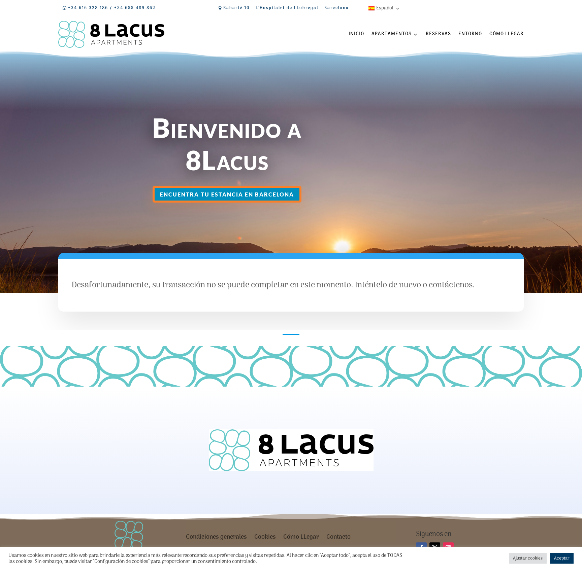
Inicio (356, 34)
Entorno (470, 34)
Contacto (338, 538)
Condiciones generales (216, 538)
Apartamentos (391, 34)
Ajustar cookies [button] (528, 558)
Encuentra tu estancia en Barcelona (227, 194)
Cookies (265, 538)
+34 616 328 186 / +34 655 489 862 (112, 8)
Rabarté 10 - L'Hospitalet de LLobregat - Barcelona (286, 8)
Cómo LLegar (506, 34)
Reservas (438, 34)
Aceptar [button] (562, 558)
